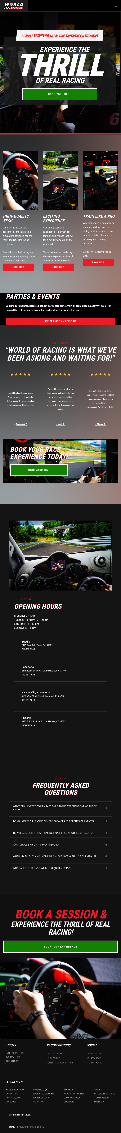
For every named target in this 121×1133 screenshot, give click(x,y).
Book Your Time (38, 470)
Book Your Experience (60, 946)
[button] (116, 6)
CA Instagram (94, 1053)
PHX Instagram (95, 1063)
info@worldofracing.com (31, 1127)
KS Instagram (94, 1058)
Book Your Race (59, 94)
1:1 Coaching (53, 1058)
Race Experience (55, 1053)
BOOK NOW (18, 267)
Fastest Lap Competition (59, 1063)
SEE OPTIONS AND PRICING (60, 321)
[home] (14, 5)
